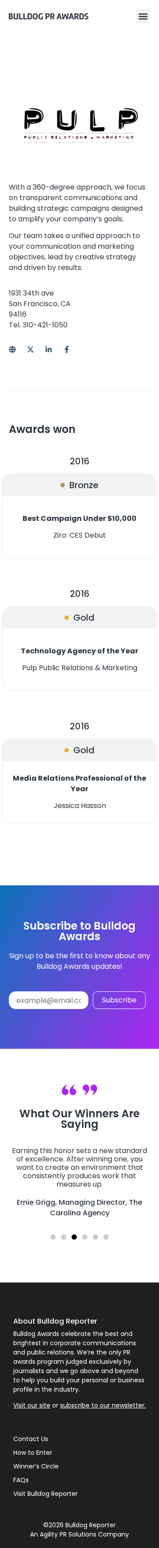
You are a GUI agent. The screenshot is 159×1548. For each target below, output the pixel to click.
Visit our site (31, 1405)
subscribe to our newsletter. (103, 1405)
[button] (143, 16)
